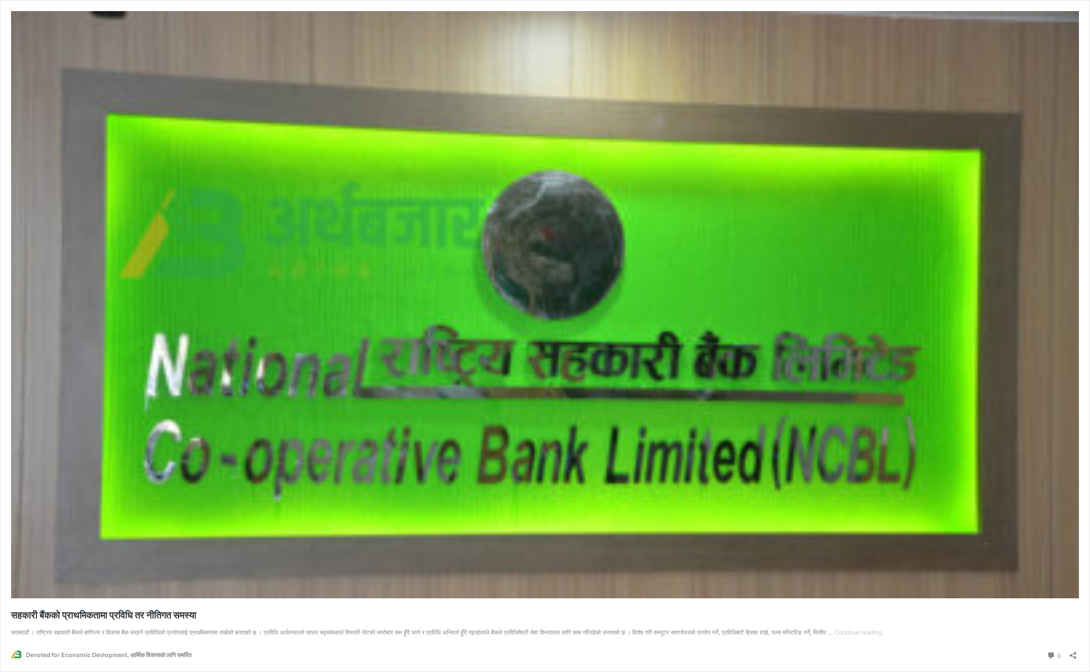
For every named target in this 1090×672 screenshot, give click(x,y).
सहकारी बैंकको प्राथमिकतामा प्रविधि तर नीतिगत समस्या (103, 614)
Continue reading (858, 632)
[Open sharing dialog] (1073, 652)
